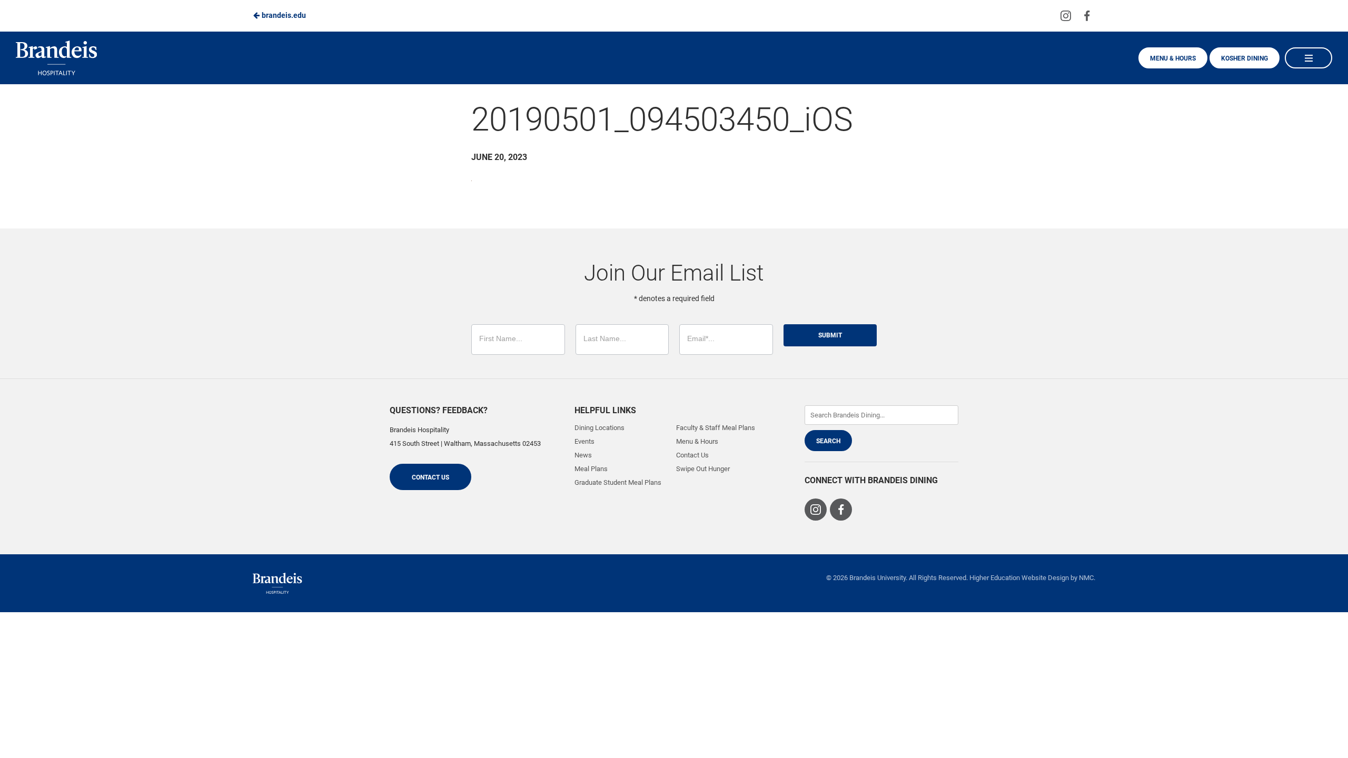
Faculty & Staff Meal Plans (715, 428)
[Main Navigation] (1308, 57)
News (583, 455)
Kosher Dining (1244, 58)
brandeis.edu (283, 15)
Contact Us (430, 477)
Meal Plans (591, 469)
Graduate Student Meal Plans (617, 482)
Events (584, 441)
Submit (830, 335)
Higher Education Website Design (1019, 578)
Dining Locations (599, 428)
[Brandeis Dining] (277, 583)
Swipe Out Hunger (703, 469)
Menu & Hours (1173, 58)
